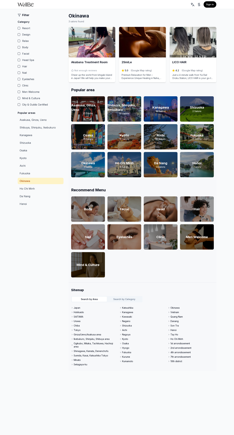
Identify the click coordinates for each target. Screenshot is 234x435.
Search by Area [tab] (89, 299)
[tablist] (106, 299)
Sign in (210, 4)
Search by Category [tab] (124, 299)
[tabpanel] (142, 336)
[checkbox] (19, 28)
